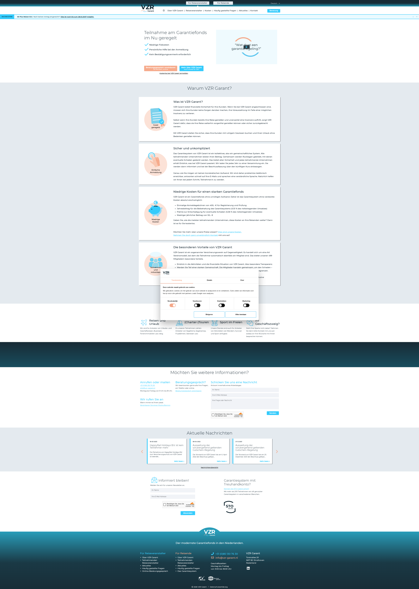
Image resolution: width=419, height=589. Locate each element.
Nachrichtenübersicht (209, 467)
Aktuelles (243, 10)
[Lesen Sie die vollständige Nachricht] (209, 17)
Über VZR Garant (175, 10)
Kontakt (254, 10)
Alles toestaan (240, 314)
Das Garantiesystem (187, 571)
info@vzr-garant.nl (147, 388)
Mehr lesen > (179, 461)
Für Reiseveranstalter (153, 553)
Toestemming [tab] (177, 280)
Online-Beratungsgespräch (155, 571)
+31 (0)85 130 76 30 (147, 385)
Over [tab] (242, 280)
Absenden (187, 513)
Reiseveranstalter (194, 10)
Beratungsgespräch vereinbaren (160, 68)
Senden (272, 413)
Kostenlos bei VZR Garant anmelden (174, 73)
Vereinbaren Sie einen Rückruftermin (155, 405)
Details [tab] (209, 280)
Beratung (274, 11)
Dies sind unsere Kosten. (230, 232)
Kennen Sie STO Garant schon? (236, 489)
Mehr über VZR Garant (191, 68)
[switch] (197, 305)
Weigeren (209, 314)
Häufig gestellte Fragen (225, 10)
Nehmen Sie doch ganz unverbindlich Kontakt (195, 235)
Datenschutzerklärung (219, 587)
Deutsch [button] (274, 3)
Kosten (208, 10)
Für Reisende (183, 553)
